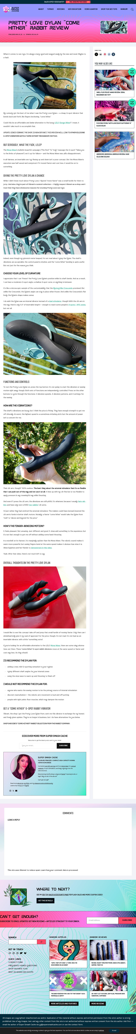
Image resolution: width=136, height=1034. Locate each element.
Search (12, 938)
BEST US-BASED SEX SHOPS (20, 972)
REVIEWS (61, 9)
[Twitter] (13, 791)
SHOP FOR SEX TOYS (109, 9)
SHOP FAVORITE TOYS (18, 969)
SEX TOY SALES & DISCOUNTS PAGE (55, 895)
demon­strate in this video (41, 548)
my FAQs (26, 783)
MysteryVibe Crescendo (63, 288)
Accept (114, 1030)
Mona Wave (11, 150)
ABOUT (41, 9)
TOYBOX (50, 9)
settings (101, 1030)
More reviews (97, 1004)
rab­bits (35, 505)
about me (20, 783)
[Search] (41, 941)
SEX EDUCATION (74, 9)
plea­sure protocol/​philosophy (44, 783)
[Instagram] (10, 791)
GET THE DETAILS (45, 901)
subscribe (127, 920)
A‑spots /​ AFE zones (77, 305)
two (30, 505)
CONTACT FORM (15, 962)
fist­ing (63, 774)
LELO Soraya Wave (62, 123)
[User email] (16, 791)
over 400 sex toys (50, 766)
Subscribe (63, 746)
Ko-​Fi (21, 786)
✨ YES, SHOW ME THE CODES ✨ (78, 2)
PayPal (27, 786)
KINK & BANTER (91, 9)
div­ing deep (64, 766)
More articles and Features (64, 1004)
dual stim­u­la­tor (55, 301)
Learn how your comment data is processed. (59, 870)
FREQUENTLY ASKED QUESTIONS (22, 966)
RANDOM (124, 9)
